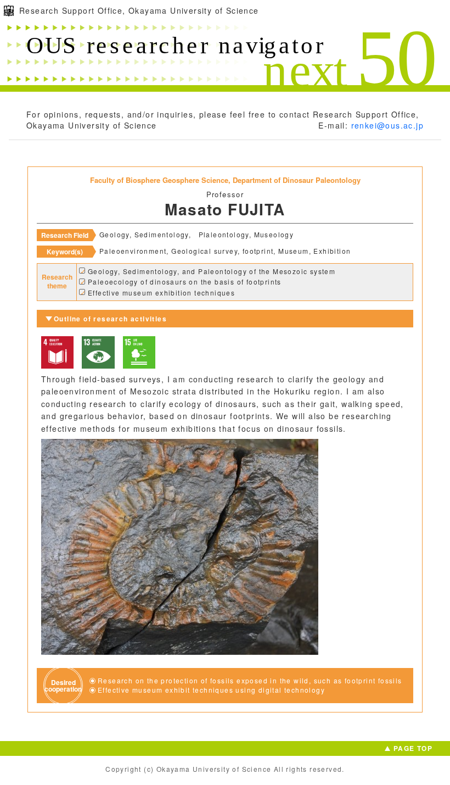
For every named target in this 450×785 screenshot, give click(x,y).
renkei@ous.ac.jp (387, 125)
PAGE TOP (412, 748)
